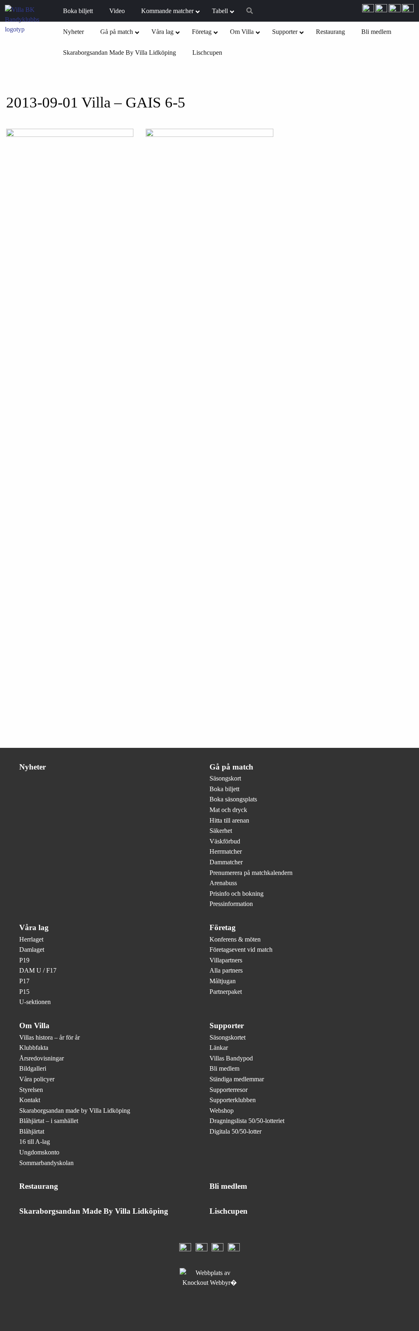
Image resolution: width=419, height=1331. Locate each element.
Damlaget (31, 949)
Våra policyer (36, 1079)
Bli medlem (224, 1068)
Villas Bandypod (231, 1058)
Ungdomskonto (39, 1152)
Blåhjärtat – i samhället (48, 1120)
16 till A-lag (34, 1141)
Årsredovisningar (41, 1058)
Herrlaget (31, 939)
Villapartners (226, 960)
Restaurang (38, 1186)
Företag (223, 927)
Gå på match (231, 767)
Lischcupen (229, 1211)
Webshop (222, 1110)
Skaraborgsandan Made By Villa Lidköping (93, 1211)
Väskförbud (225, 841)
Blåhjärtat (31, 1131)
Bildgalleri (32, 1068)
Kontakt (29, 1099)
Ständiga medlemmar (237, 1079)
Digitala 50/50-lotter (235, 1131)
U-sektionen (35, 1001)
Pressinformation (231, 903)
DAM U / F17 (37, 970)
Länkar (219, 1047)
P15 (24, 991)
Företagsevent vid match (241, 949)
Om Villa (34, 1025)
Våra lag (34, 927)
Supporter (227, 1025)
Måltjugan (223, 981)
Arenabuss (223, 882)
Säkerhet (221, 830)
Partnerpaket (226, 991)
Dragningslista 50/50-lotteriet (247, 1120)
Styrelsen (31, 1089)
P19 (24, 960)
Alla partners (226, 970)
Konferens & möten (235, 939)
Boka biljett (224, 788)
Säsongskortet (228, 1037)
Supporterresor (229, 1089)
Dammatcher (226, 862)
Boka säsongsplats (233, 799)
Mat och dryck (228, 809)
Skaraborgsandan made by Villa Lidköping (74, 1110)
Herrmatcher (226, 851)
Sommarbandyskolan (46, 1162)
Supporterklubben (233, 1099)
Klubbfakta (33, 1047)
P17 (24, 981)
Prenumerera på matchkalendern (251, 872)
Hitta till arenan (229, 820)
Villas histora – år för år (49, 1037)
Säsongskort (225, 778)
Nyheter (32, 767)
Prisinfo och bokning (237, 893)
